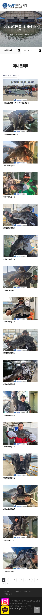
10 (37, 580)
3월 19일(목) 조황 (9, 228)
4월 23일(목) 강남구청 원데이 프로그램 (16, 103)
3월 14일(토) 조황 (9, 384)
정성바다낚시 (16, 5)
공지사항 (27, 591)
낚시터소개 (17, 591)
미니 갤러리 (8, 50)
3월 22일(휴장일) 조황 (10, 134)
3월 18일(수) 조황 (9, 259)
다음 (3, 583)
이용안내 (8, 594)
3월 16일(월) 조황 (9, 322)
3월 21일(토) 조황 (9, 166)
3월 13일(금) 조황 (9, 415)
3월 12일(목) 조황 (9, 447)
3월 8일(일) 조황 (8, 572)
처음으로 (6, 591)
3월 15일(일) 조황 (9, 353)
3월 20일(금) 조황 (9, 197)
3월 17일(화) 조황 (9, 291)
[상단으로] (37, 610)
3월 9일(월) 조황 (8, 540)
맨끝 (7, 583)
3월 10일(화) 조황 (9, 509)
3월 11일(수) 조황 (9, 478)
